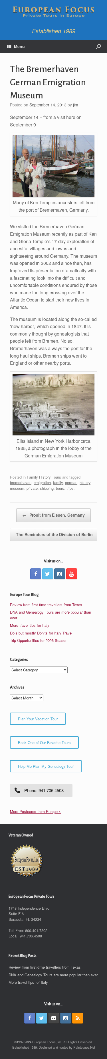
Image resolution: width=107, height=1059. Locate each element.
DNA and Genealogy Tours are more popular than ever (53, 974)
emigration (42, 482)
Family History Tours (44, 477)
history (85, 482)
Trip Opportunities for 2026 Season (38, 640)
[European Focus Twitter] (47, 573)
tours (60, 488)
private (32, 488)
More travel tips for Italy (29, 625)
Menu (19, 46)
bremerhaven (20, 482)
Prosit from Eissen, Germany (53, 515)
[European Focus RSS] (77, 1018)
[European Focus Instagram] (59, 573)
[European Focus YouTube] (71, 573)
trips (70, 488)
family (58, 482)
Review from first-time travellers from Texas (46, 604)
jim (75, 105)
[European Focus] (53, 12)
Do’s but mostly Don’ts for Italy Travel (41, 633)
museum (17, 488)
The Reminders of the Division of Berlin (58, 534)
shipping (47, 488)
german (71, 482)
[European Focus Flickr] (53, 1018)
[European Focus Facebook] (35, 573)
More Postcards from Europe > (35, 811)
